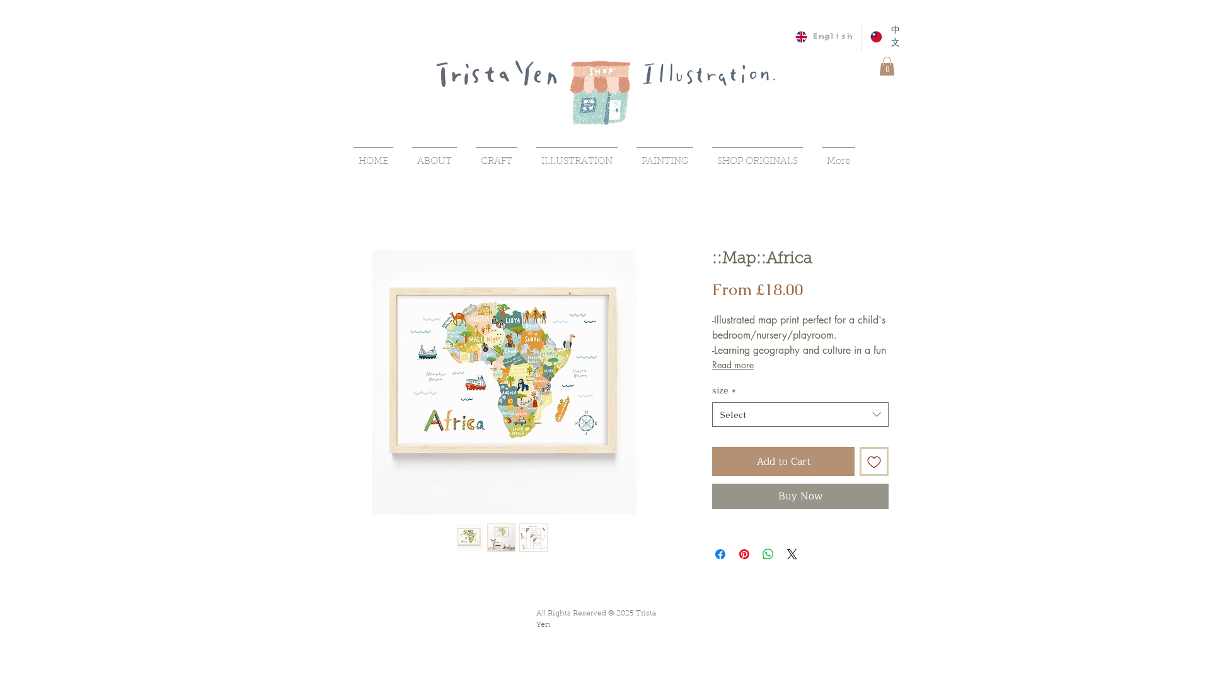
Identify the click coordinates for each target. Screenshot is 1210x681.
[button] (887, 66)
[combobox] (800, 414)
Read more (733, 365)
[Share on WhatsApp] (768, 554)
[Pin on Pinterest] (744, 554)
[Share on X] (792, 554)
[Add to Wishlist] (874, 461)
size (724, 390)
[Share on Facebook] (720, 554)
